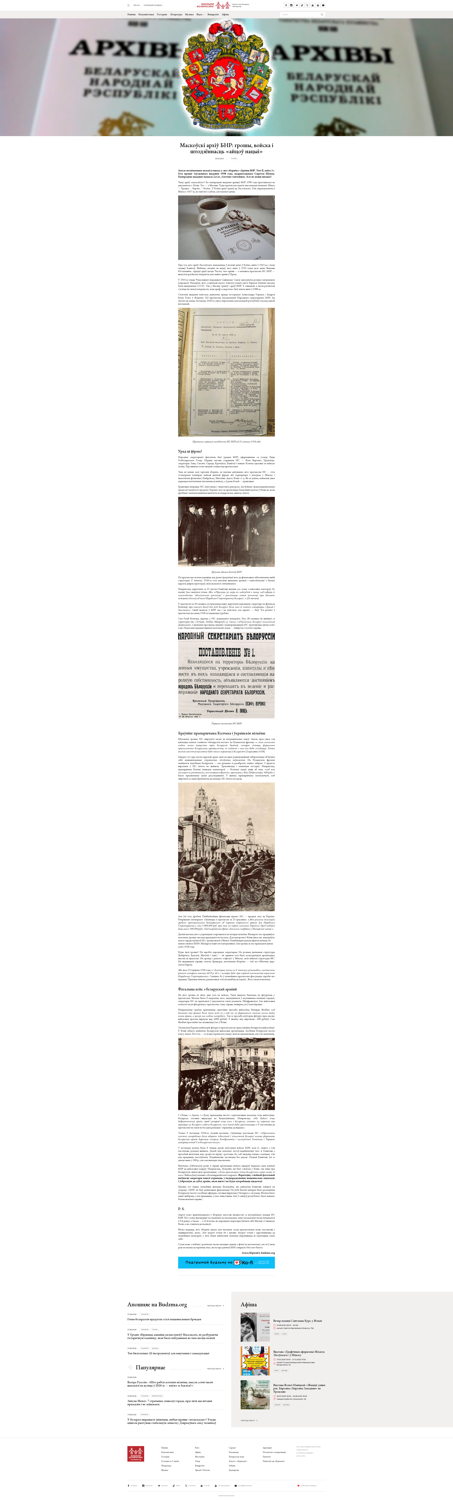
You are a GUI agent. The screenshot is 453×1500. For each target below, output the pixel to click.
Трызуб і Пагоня (202, 1470)
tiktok (178, 1485)
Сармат (232, 1447)
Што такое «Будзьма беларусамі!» (308, 1447)
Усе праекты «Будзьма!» (305, 1453)
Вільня (277, 1334)
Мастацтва (199, 1456)
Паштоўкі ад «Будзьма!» (274, 1461)
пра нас (136, 5)
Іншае (284, 1334)
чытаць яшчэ (214, 1306)
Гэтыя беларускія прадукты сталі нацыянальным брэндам (164, 1319)
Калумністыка (146, 14)
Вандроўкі (213, 14)
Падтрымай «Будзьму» (153, 5)
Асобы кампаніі (302, 1450)
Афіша (225, 14)
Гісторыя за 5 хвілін (170, 1461)
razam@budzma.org (245, 1485)
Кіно (197, 1447)
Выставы (284, 1370)
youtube (207, 1485)
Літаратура (176, 14)
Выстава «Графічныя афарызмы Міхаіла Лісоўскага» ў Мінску (299, 1353)
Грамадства (145, 1314)
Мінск (276, 1370)
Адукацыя (155, 1348)
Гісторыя (162, 14)
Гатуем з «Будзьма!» (238, 1461)
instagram (149, 1485)
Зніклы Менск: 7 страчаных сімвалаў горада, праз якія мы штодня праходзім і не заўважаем (169, 1402)
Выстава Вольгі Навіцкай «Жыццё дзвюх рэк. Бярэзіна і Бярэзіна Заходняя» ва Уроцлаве (299, 1388)
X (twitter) (191, 1485)
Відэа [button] (199, 14)
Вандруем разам (157, 1396)
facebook (134, 1485)
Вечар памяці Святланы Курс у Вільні (297, 1321)
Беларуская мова (236, 1456)
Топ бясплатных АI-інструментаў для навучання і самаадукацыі (168, 1353)
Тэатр (197, 1461)
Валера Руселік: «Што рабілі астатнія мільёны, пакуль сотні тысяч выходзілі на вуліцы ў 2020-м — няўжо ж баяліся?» (170, 1383)
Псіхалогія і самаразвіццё (274, 1452)
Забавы (232, 1465)
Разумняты (234, 1452)
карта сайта (300, 1456)
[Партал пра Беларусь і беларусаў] (223, 5)
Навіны (131, 14)
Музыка (189, 14)
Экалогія (267, 1456)
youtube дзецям (224, 1485)
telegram (164, 1485)
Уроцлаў (277, 1404)
